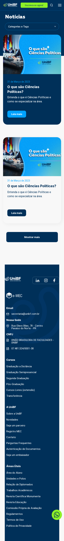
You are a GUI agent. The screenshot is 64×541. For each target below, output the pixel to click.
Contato (11, 437)
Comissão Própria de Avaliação (24, 508)
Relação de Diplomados (19, 484)
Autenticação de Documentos (23, 449)
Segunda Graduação (17, 378)
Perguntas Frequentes (18, 443)
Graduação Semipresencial (21, 372)
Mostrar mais (32, 237)
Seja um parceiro (15, 425)
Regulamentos (14, 514)
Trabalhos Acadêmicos (19, 490)
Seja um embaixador (17, 455)
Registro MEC (14, 431)
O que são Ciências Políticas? (31, 186)
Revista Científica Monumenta (23, 496)
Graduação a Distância (19, 366)
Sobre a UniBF (14, 413)
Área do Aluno (14, 473)
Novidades (12, 419)
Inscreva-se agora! (34, 5)
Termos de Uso (15, 520)
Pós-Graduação (15, 384)
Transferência (14, 396)
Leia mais (16, 114)
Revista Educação (16, 502)
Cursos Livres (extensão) (20, 390)
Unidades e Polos (16, 478)
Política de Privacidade (19, 526)
